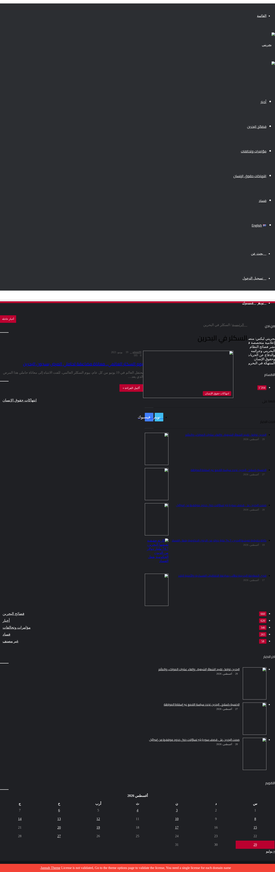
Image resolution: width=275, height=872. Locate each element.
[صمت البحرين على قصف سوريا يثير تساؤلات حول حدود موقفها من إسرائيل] (254, 754)
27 (59, 836)
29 (255, 844)
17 (177, 827)
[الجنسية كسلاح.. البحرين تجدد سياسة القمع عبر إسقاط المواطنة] (254, 719)
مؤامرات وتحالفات (253, 151)
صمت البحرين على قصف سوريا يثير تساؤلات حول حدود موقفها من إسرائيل (194, 739)
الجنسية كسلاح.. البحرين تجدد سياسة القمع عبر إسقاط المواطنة (202, 704)
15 (255, 827)
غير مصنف (10, 641)
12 (98, 819)
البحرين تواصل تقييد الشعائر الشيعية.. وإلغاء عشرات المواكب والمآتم (199, 669)
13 (59, 819)
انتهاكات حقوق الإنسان (249, 176)
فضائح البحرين (256, 126)
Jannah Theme (50, 868)
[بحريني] (268, 45)
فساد (262, 200)
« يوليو (270, 851)
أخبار (263, 102)
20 (59, 827)
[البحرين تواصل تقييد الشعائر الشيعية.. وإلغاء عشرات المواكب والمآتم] (254, 683)
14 (19, 819)
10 (177, 819)
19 (98, 827)
